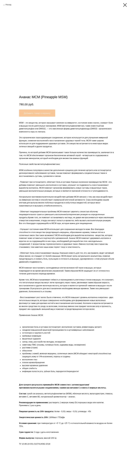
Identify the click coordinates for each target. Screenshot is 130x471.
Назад (9, 5)
